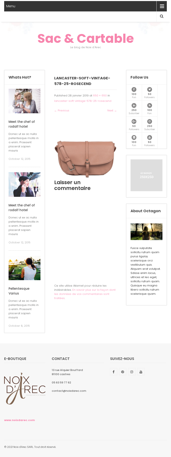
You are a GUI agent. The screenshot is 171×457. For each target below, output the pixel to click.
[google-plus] (134, 121)
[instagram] (149, 121)
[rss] (149, 105)
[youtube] (149, 137)
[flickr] (134, 137)
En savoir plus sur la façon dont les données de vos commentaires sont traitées (85, 294)
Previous (61, 110)
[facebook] (134, 89)
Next (112, 110)
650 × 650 (100, 95)
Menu (10, 6)
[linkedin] (134, 105)
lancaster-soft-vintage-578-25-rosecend (82, 101)
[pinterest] (122, 371)
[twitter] (149, 89)
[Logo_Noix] (24, 410)
